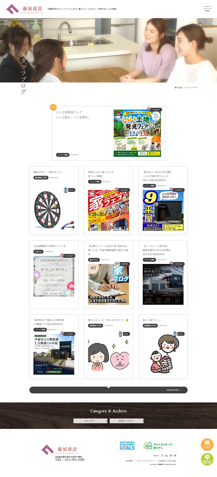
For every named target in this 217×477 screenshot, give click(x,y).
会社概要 (129, 461)
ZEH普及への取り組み (167, 461)
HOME (180, 87)
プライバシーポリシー (146, 461)
